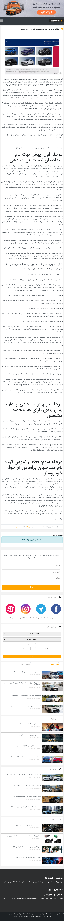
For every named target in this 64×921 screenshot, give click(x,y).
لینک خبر (18, 527)
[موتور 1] (56, 20)
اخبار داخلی (28, 527)
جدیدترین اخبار (54, 664)
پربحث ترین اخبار (25, 664)
